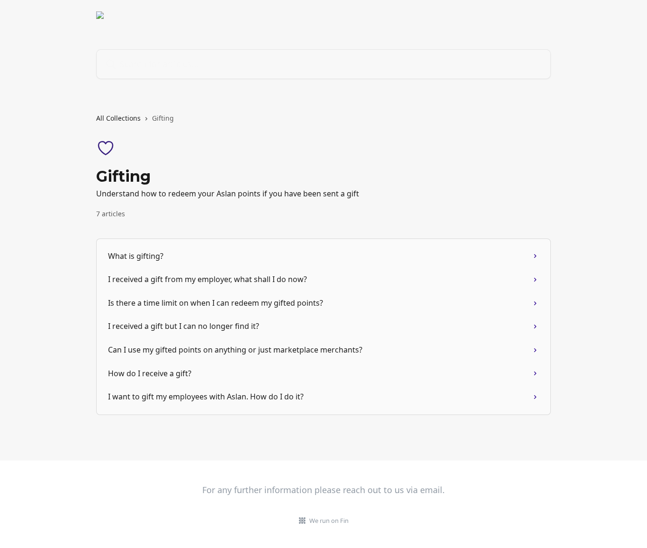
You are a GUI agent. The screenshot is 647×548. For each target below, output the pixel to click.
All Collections (118, 118)
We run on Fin (329, 520)
